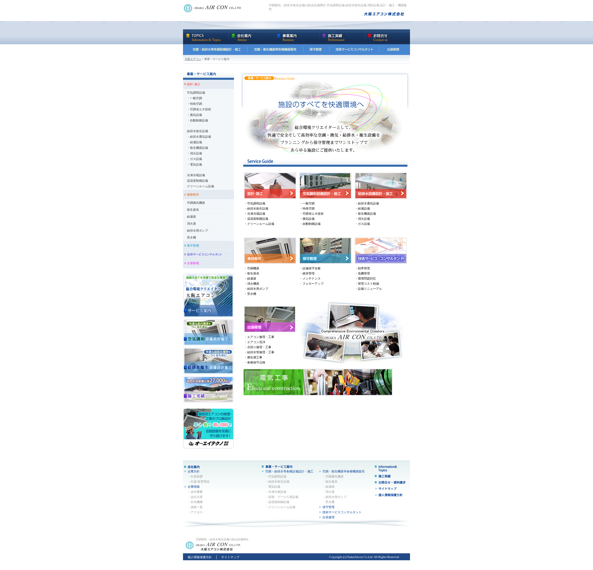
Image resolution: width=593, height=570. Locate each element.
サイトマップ (230, 557)
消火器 (191, 223)
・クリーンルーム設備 (259, 224)
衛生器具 (193, 209)
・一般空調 (194, 98)
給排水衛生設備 (197, 131)
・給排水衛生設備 (256, 208)
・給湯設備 (194, 142)
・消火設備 (194, 153)
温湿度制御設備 (197, 180)
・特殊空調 (194, 103)
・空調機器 (251, 268)
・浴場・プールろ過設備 (281, 497)
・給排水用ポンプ (256, 288)
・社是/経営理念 (199, 481)
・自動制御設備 (197, 120)
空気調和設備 (196, 92)
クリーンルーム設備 (200, 186)
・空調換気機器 (333, 476)
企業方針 (194, 471)
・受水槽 (250, 294)
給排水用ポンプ (197, 230)
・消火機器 (251, 283)
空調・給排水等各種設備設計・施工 (289, 471)
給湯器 (191, 216)
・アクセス (195, 512)
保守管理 (328, 507)
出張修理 (328, 517)
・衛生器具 (251, 273)
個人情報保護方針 (200, 557)
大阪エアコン (193, 59)
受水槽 (191, 237)
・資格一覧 (195, 507)
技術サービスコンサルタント (342, 512)
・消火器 (328, 492)
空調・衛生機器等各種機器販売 (343, 471)
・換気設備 (194, 115)
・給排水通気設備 (199, 136)
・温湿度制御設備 (256, 218)
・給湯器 (250, 278)
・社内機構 (195, 502)
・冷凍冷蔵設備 (254, 213)
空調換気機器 (196, 202)
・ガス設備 (194, 159)
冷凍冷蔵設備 (196, 175)
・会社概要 (195, 492)
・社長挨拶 (195, 476)
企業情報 (194, 486)
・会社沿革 (195, 497)
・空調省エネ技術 (199, 109)
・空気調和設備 (254, 203)
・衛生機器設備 (197, 148)
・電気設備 (194, 164)
